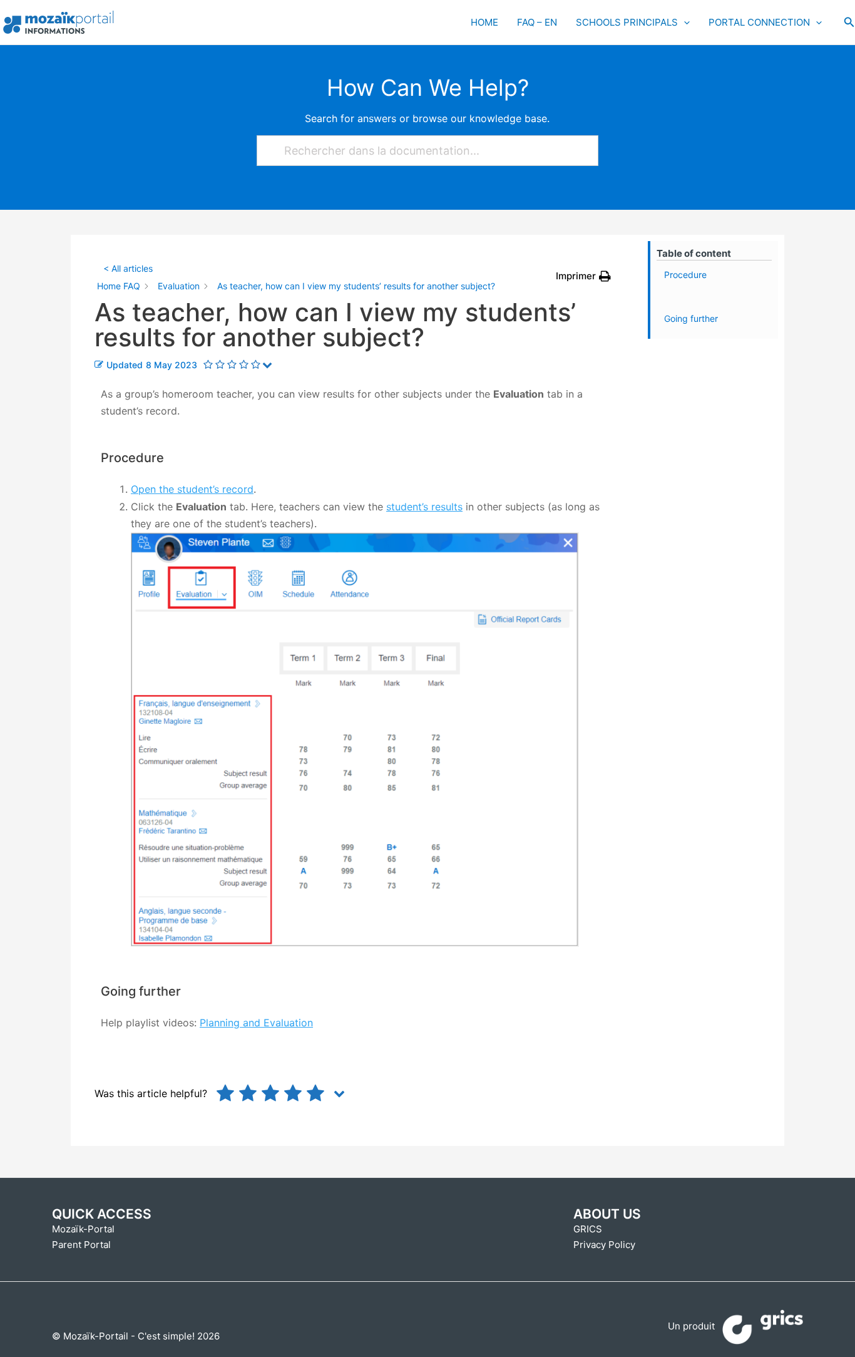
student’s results (424, 506)
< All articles (128, 268)
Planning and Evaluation (256, 1022)
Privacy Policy (604, 1245)
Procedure (685, 274)
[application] (684, 22)
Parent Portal (81, 1245)
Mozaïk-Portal (83, 1229)
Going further (691, 318)
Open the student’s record (192, 489)
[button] (849, 22)
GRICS (587, 1229)
